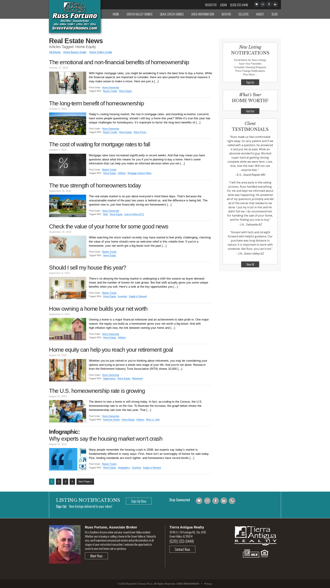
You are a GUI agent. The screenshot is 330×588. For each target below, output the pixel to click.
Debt (105, 214)
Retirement (137, 378)
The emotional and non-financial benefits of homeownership (119, 62)
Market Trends (109, 169)
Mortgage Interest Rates (140, 173)
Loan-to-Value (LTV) (134, 214)
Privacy (208, 583)
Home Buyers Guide (74, 52)
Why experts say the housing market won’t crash (105, 435)
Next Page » (85, 481)
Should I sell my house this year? (87, 267)
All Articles (55, 52)
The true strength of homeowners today (95, 185)
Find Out (250, 111)
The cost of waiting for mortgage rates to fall (99, 144)
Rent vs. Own (153, 419)
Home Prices (140, 132)
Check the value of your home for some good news (108, 226)
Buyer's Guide (110, 91)
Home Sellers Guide (100, 52)
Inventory (122, 296)
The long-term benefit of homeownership (96, 103)
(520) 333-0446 (239, 5)
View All (250, 264)
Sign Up (250, 82)
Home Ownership (110, 87)
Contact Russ (182, 549)
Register (211, 5)
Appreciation (109, 378)
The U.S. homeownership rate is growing (97, 390)
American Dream (111, 419)
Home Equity (125, 91)
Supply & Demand (138, 296)
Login (223, 5)
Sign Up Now (138, 501)
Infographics (124, 467)
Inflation (122, 173)
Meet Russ (96, 555)
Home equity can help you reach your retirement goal (111, 349)
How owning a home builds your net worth (98, 308)
